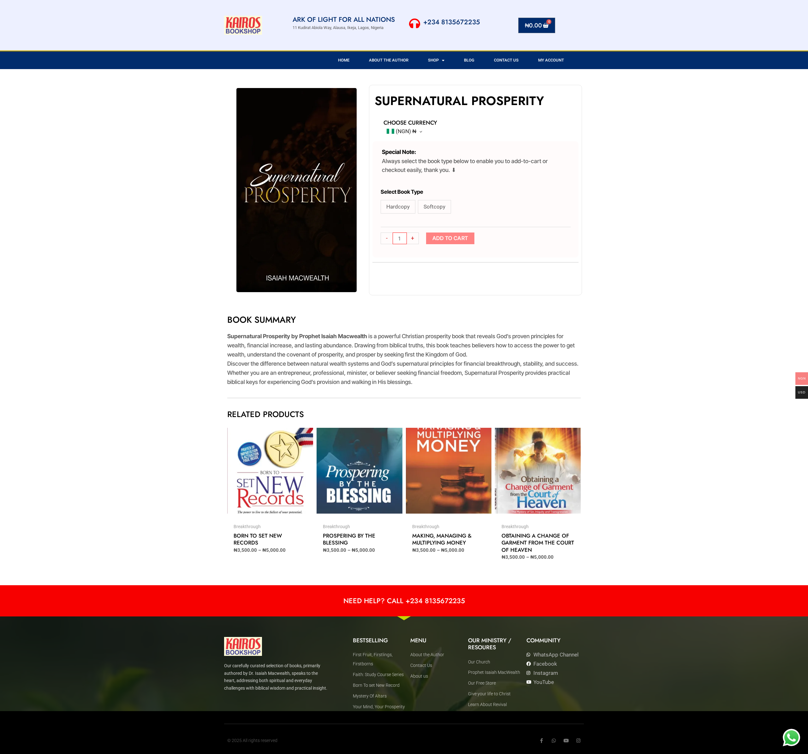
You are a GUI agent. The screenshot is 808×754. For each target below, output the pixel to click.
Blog (469, 60)
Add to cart (450, 238)
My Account (551, 60)
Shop (433, 60)
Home (343, 60)
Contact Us (506, 60)
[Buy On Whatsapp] (791, 737)
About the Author (388, 60)
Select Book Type (402, 192)
